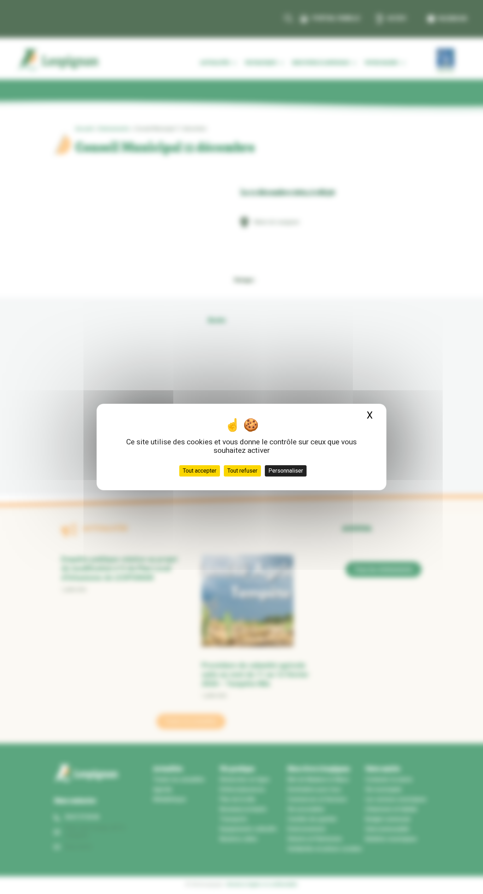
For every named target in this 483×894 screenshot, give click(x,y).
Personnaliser (285, 470)
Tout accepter (199, 470)
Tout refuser (242, 470)
